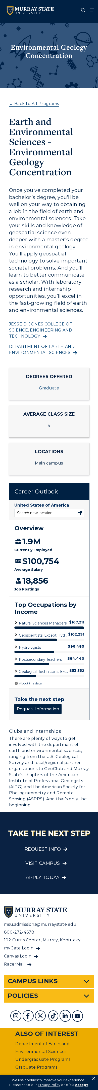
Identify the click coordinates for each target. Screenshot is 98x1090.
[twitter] (41, 1016)
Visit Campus (42, 863)
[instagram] (16, 1016)
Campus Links (33, 981)
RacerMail (14, 964)
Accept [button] (81, 1085)
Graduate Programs (36, 1067)
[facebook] (29, 1016)
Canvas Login (18, 956)
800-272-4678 (19, 932)
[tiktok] (54, 1016)
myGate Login (19, 948)
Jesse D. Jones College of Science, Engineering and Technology (40, 330)
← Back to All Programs (34, 103)
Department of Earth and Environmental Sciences (42, 349)
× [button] (94, 1078)
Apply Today (43, 877)
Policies (23, 995)
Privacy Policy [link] (49, 1085)
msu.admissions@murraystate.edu (40, 924)
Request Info (43, 849)
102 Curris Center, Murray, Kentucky (42, 940)
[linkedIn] (66, 1016)
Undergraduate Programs (43, 1059)
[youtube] (78, 1016)
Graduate (49, 388)
